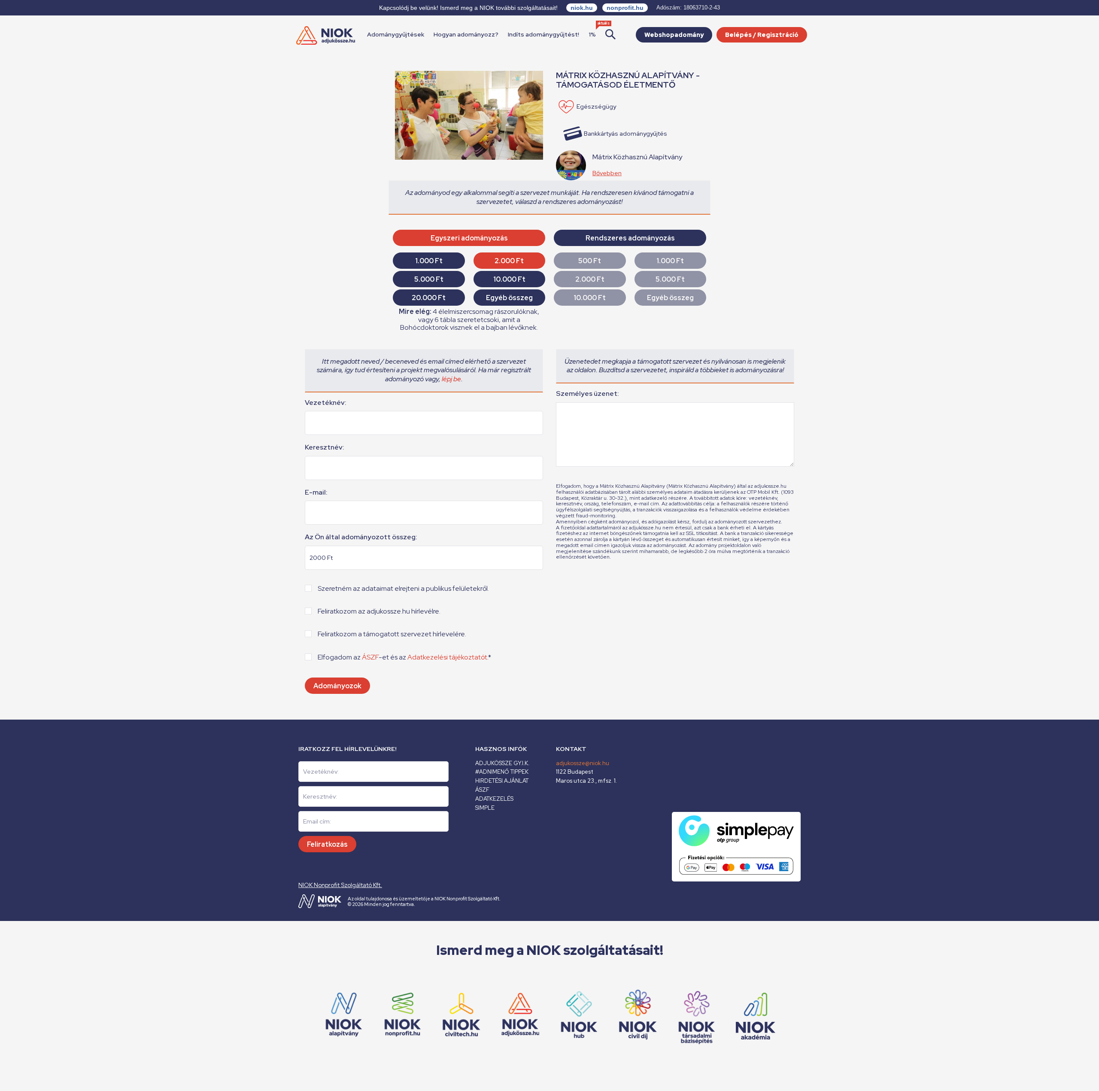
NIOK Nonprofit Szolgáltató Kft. (340, 884)
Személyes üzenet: (587, 394)
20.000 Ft (429, 297)
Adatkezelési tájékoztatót (447, 657)
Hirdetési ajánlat (501, 780)
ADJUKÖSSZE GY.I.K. (502, 763)
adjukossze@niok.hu (582, 763)
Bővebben (607, 173)
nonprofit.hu (625, 7)
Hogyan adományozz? (466, 34)
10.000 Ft (509, 279)
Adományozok (337, 685)
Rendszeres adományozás (630, 238)
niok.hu (582, 7)
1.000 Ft (429, 260)
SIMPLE (485, 807)
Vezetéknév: (325, 403)
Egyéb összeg (509, 297)
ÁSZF (370, 657)
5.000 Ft (428, 279)
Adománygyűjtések (395, 34)
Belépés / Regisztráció (761, 35)
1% (592, 34)
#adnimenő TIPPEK (501, 771)
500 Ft (589, 260)
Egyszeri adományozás (469, 238)
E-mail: (316, 492)
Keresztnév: (324, 447)
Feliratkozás (327, 844)
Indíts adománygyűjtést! (543, 34)
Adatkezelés (494, 798)
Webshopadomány (674, 35)
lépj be (451, 378)
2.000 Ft (509, 260)
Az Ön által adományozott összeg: (361, 537)
